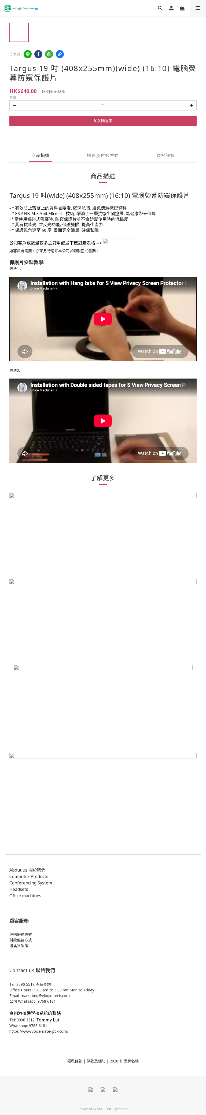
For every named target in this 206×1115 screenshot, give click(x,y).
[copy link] (60, 54)
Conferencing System (30, 883)
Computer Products (28, 876)
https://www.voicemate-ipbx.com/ (38, 1031)
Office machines (25, 896)
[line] (28, 54)
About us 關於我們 (27, 870)
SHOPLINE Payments (112, 1109)
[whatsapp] (49, 54)
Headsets (18, 889)
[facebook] (38, 54)
